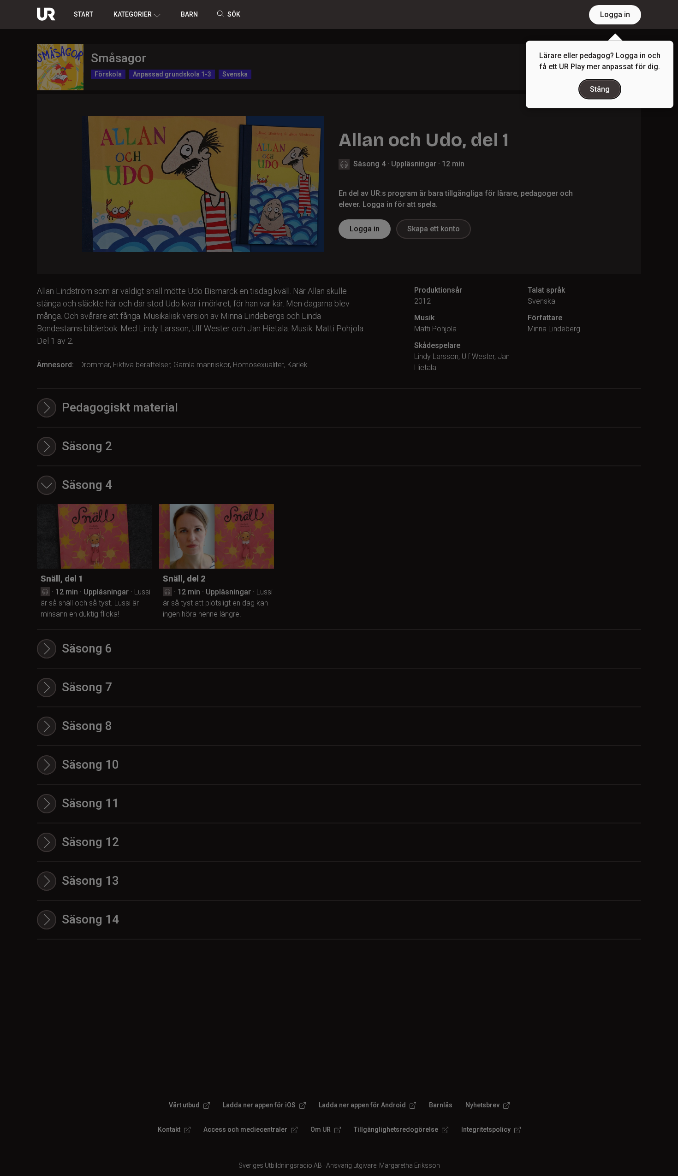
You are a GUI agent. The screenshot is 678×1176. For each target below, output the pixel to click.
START (83, 14)
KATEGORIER (132, 14)
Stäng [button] (600, 89)
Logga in (615, 14)
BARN (189, 14)
